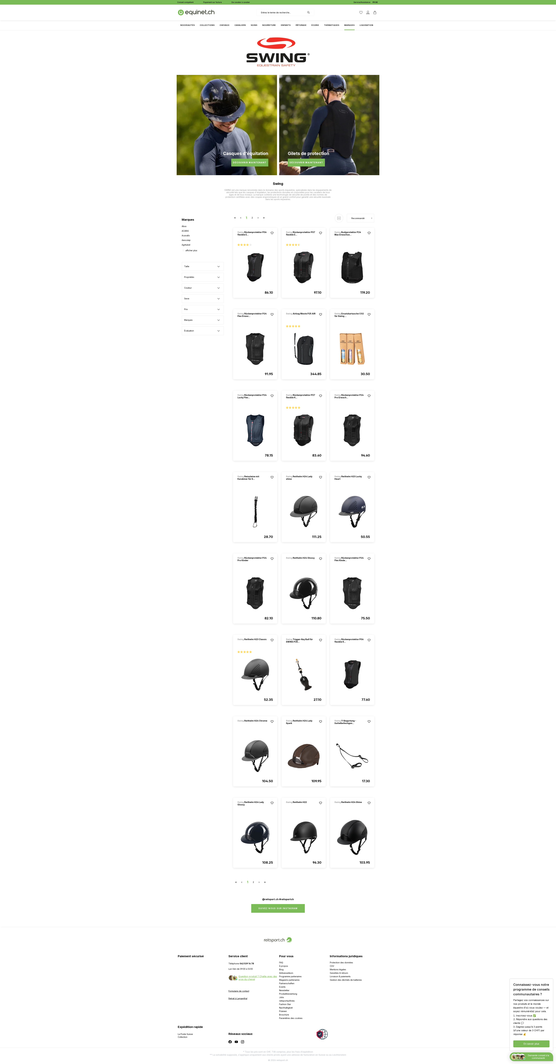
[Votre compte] (367, 12)
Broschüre (284, 1014)
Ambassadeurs (286, 973)
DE (376, 2)
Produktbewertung (288, 994)
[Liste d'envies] (360, 12)
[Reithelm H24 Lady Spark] (303, 756)
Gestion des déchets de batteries (346, 980)
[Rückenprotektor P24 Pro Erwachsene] (352, 430)
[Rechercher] (310, 12)
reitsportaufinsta (287, 1001)
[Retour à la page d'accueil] (196, 12)
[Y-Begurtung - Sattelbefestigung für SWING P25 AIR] (352, 756)
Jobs (281, 997)
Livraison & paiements (340, 976)
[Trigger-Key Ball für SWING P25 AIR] (303, 674)
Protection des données (341, 962)
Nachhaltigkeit (286, 1007)
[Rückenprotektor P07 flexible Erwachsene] (303, 267)
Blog (281, 969)
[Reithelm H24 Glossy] (301, 561)
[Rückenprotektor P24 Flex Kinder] (352, 593)
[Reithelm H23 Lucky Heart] (352, 512)
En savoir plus (531, 1043)
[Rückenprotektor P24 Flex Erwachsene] (255, 349)
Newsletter (284, 990)
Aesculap (186, 240)
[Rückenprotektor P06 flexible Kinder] (352, 674)
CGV (332, 966)
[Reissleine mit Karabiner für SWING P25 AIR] (255, 512)
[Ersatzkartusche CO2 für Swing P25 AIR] (352, 349)
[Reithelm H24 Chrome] (252, 724)
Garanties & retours (339, 973)
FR (374, 2)
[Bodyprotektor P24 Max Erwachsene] (352, 267)
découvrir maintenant (250, 162)
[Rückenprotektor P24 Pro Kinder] (255, 593)
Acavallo (186, 235)
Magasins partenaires (289, 980)
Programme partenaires (290, 976)
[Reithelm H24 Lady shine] (303, 512)
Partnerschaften (286, 983)
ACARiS (185, 231)
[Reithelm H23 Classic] (252, 643)
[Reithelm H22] (301, 806)
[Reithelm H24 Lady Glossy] (255, 837)
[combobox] (281, 12)
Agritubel (186, 245)
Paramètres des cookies (290, 1018)
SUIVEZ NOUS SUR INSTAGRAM (278, 908)
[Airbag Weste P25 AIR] (301, 317)
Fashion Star (285, 1004)
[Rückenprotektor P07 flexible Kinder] (303, 430)
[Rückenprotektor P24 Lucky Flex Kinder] (255, 430)
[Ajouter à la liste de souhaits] (272, 233)
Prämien (283, 1011)
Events (282, 987)
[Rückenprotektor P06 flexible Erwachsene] (255, 267)
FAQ (281, 962)
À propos (283, 966)
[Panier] (374, 12)
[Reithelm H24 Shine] (349, 806)
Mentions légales (338, 969)
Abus (184, 226)
